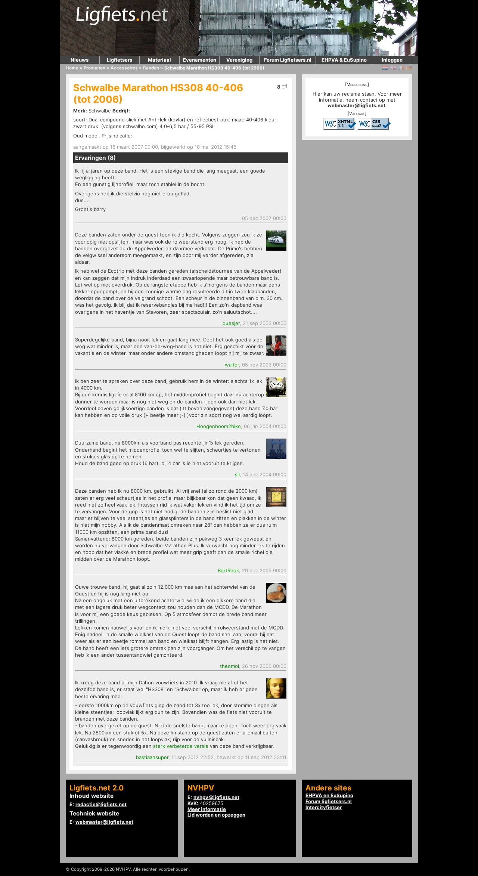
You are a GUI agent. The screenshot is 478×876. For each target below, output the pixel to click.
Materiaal (159, 60)
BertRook (228, 570)
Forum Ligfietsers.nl (287, 60)
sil (237, 474)
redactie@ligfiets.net (101, 804)
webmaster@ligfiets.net (356, 105)
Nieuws (80, 60)
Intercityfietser (323, 807)
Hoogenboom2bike (218, 426)
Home (72, 68)
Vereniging (239, 60)
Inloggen (392, 60)
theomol (229, 666)
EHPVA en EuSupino (329, 795)
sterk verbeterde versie (180, 746)
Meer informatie (206, 809)
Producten (94, 68)
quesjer (231, 323)
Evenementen (199, 60)
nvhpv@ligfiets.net (216, 797)
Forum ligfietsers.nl (328, 801)
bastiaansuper (152, 757)
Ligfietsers (119, 60)
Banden (151, 68)
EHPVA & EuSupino (344, 60)
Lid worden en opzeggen (216, 815)
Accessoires (124, 68)
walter (232, 365)
